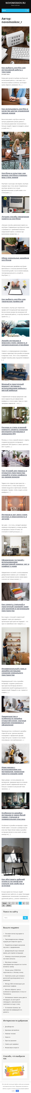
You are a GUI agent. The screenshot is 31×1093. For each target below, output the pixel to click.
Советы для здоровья (11, 1044)
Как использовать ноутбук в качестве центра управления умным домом (15, 111)
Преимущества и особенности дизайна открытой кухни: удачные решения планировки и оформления (14, 720)
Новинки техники (10, 1033)
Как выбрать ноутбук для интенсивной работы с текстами (14, 69)
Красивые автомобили (12, 1030)
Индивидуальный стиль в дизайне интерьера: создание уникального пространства (14, 671)
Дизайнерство (9, 1026)
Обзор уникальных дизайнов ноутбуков (15, 259)
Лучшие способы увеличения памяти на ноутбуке (15, 217)
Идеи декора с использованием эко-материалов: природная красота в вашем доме (13, 770)
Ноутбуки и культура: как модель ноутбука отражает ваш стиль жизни (14, 175)
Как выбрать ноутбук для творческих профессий (14, 300)
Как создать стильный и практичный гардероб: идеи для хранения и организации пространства (15, 607)
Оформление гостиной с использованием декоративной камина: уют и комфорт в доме (15, 563)
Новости (7, 1037)
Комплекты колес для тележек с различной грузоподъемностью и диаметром (14, 978)
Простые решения (10, 1040)
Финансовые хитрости (12, 1047)
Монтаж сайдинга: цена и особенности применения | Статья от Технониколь (14, 992)
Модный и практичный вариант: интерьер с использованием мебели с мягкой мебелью (14, 387)
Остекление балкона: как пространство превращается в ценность (12, 1010)
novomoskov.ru (16, 2)
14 (3, 905)
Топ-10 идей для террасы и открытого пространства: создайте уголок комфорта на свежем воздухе (14, 473)
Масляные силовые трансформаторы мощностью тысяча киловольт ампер (14, 964)
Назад (4, 903)
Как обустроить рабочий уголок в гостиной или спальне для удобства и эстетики (13, 882)
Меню (4, 10)
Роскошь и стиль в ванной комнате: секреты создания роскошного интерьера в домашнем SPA (15, 430)
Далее (8, 905)
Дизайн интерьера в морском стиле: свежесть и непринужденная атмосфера (15, 342)
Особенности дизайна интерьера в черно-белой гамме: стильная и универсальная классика (13, 816)
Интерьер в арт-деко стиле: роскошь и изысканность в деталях (14, 516)
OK (17, 1090)
